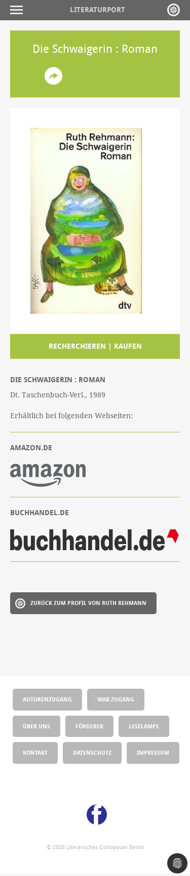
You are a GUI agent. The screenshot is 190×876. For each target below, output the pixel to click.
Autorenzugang (47, 699)
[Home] (173, 10)
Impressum (153, 752)
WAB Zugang (115, 699)
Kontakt (35, 752)
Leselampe (144, 726)
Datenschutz (92, 752)
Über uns (36, 726)
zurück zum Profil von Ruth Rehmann (88, 603)
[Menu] (19, 10)
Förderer (89, 726)
